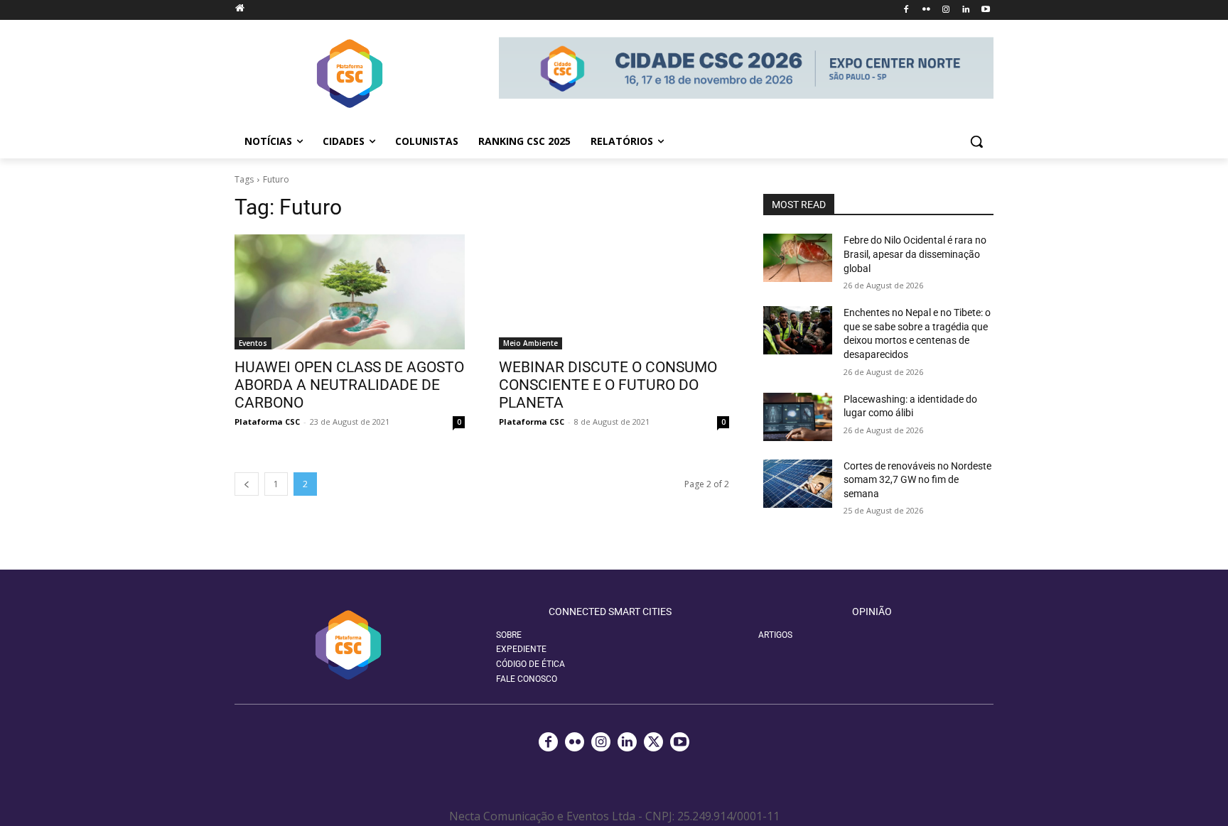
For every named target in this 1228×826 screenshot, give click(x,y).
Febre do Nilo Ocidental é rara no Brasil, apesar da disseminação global (915, 253)
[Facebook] (906, 10)
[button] (976, 141)
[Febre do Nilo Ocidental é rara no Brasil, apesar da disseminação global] (797, 258)
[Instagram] (946, 10)
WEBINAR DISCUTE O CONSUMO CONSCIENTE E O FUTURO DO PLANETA (608, 385)
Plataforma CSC (267, 421)
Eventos (253, 343)
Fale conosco (526, 679)
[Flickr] (926, 10)
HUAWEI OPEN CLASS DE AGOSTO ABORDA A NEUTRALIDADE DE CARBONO (349, 385)
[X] (653, 741)
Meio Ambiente (530, 343)
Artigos (775, 635)
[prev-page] (247, 484)
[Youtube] (985, 10)
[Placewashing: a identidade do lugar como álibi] (797, 417)
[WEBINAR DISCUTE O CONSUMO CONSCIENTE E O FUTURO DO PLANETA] (614, 291)
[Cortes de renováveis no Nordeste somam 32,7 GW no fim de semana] (797, 484)
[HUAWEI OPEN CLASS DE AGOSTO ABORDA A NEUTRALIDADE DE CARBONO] (350, 291)
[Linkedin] (965, 10)
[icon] (239, 7)
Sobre (509, 635)
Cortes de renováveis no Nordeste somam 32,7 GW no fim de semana (917, 479)
